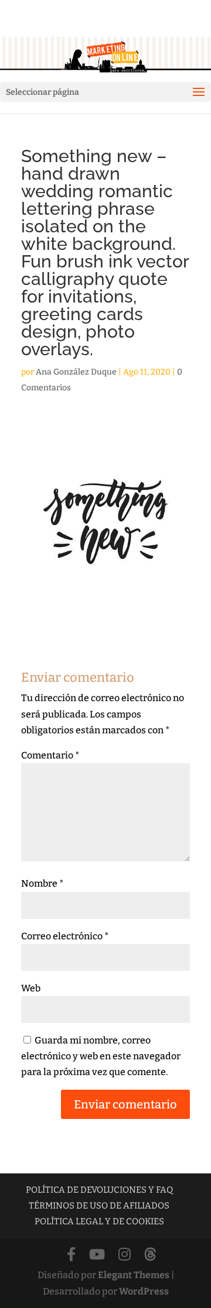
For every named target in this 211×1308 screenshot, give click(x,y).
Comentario (50, 755)
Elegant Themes (133, 1274)
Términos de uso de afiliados (99, 1205)
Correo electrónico (65, 936)
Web (30, 988)
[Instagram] (124, 1255)
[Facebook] (71, 1255)
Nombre (42, 883)
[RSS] (150, 1255)
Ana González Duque (76, 372)
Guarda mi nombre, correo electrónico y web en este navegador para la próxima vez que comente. (101, 1056)
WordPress (144, 1291)
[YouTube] (97, 1255)
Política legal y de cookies (99, 1221)
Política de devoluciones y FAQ (99, 1190)
